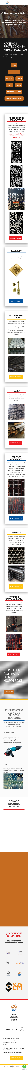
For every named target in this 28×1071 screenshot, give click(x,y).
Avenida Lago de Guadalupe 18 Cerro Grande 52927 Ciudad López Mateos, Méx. (12, 1040)
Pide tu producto (15, 238)
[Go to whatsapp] (24, 1066)
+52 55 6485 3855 (15, 1045)
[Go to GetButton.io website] (24, 1069)
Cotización (9, 692)
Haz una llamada (16, 1058)
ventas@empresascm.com (13, 1053)
